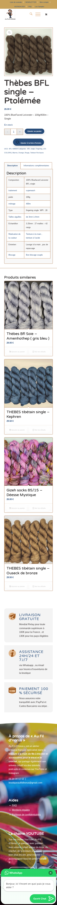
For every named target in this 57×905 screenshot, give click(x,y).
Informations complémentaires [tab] (36, 165)
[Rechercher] (29, 14)
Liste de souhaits (16, 2)
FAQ (30, 6)
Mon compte (44, 2)
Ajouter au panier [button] (18, 352)
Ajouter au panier (34, 131)
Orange (21, 153)
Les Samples (39, 6)
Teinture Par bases (37, 153)
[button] (51, 873)
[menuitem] (16, 2)
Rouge (27, 153)
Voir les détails (40, 352)
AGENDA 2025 (19, 6)
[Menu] (36, 14)
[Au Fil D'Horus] (23, 14)
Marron (15, 153)
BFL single (31, 149)
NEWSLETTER (30, 2)
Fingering (39, 149)
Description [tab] (12, 165)
